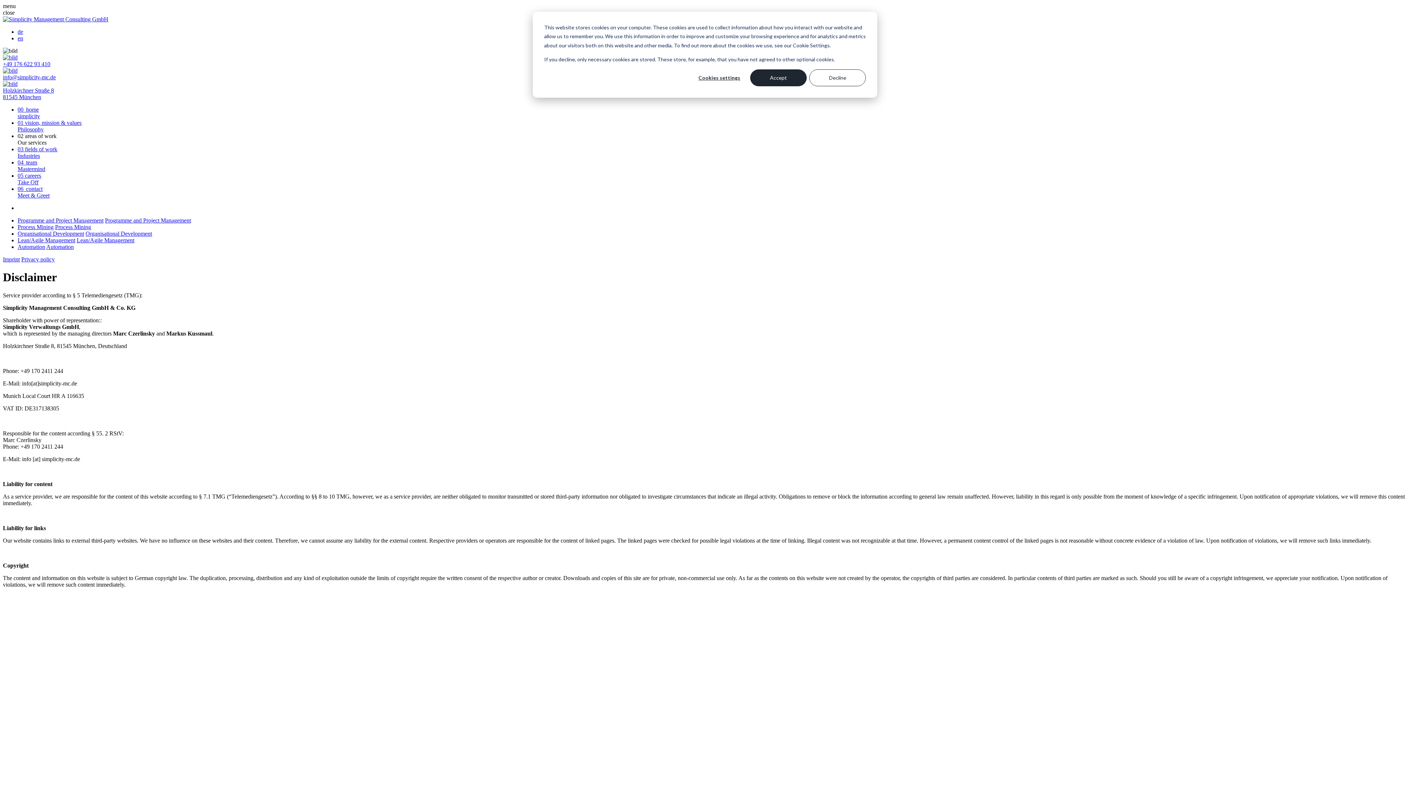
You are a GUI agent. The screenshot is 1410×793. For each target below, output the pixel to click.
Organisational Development (51, 234)
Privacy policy (38, 259)
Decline (837, 78)
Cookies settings (719, 78)
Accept (778, 78)
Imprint (11, 259)
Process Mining (36, 227)
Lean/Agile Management (46, 240)
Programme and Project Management (61, 220)
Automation (31, 247)
